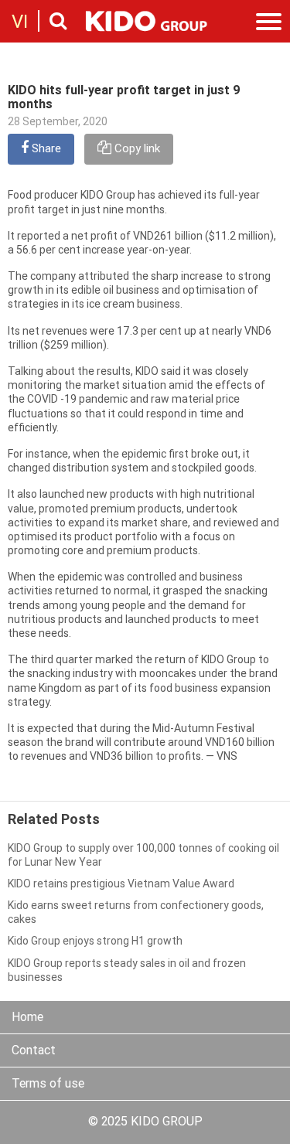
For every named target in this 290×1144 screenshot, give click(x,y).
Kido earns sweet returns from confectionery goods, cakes (136, 913)
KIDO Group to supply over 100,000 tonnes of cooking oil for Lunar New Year (143, 856)
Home (27, 1018)
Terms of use (48, 1084)
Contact (34, 1051)
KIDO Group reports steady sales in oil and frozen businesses (127, 971)
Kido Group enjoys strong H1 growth (95, 942)
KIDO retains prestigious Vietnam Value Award (121, 884)
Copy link (135, 149)
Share (45, 149)
